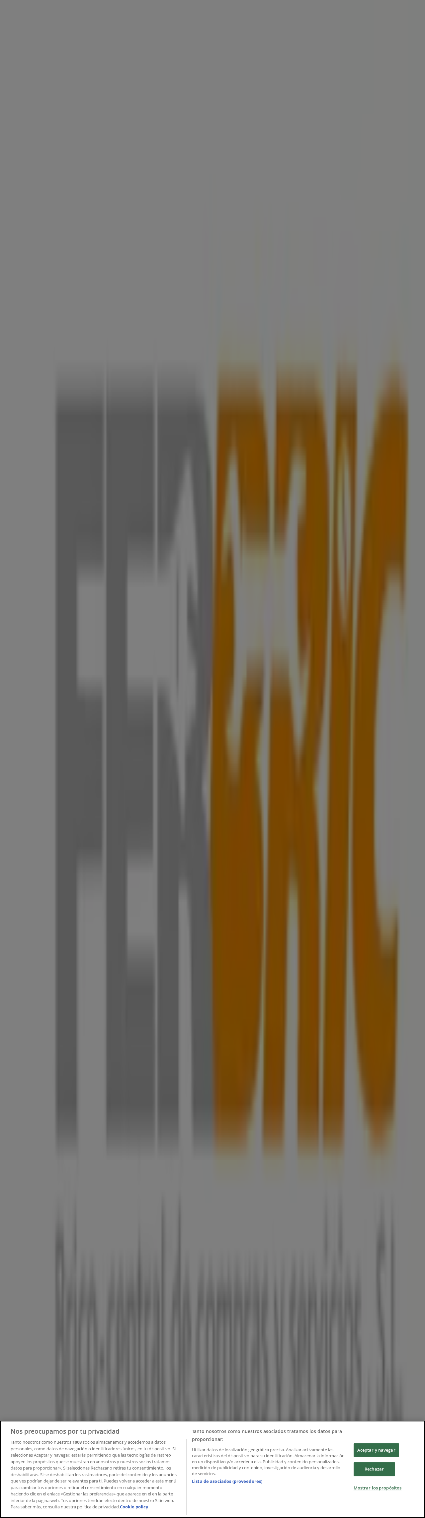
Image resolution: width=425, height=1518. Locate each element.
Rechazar (374, 1469)
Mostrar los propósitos (378, 1488)
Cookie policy (134, 1507)
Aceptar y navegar (376, 1450)
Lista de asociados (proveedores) (227, 1481)
